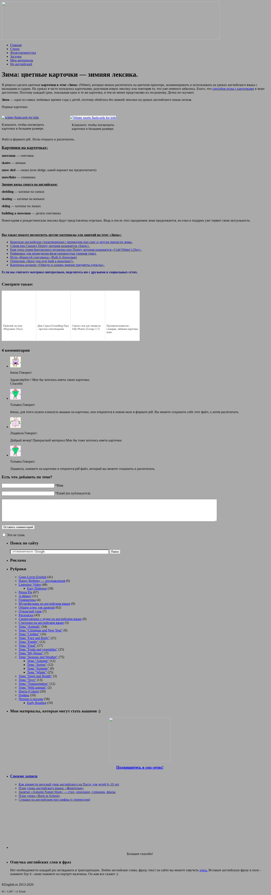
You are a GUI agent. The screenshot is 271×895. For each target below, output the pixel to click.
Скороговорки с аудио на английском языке (50, 619)
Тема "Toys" (27, 680)
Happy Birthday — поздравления (42, 581)
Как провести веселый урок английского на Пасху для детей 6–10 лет (69, 784)
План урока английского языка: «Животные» (51, 788)
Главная (16, 45)
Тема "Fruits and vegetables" (38, 649)
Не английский (21, 64)
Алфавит (25, 596)
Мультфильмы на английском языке (44, 603)
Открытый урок (30, 611)
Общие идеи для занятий (37, 607)
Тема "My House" (31, 653)
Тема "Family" (29, 642)
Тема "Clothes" (29, 634)
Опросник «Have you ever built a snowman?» (42, 261)
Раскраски (26, 615)
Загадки (16, 56)
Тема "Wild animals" (33, 687)
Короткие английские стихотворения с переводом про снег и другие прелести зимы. (71, 242)
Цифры (24, 695)
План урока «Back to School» (39, 796)
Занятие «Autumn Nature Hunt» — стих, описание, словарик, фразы (67, 792)
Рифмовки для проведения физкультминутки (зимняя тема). (53, 253)
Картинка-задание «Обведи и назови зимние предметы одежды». (57, 265)
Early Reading (36, 703)
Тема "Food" (27, 645)
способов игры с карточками (233, 88)
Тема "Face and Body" (34, 638)
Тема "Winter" (37, 672)
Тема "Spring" (37, 664)
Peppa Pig (25, 592)
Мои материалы (21, 60)
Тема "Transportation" (34, 683)
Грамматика (27, 600)
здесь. (203, 870)
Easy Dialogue (37, 588)
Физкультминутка (23, 52)
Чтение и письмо (31, 699)
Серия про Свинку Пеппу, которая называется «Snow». (50, 246)
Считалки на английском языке (41, 622)
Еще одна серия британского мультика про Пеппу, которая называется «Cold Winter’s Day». (76, 249)
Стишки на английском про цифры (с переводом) (54, 799)
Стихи (14, 49)
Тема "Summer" (38, 668)
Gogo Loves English (32, 577)
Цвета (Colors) (29, 691)
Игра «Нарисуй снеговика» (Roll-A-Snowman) (43, 257)
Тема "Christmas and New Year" (41, 630)
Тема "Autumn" (38, 661)
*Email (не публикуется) (72, 493)
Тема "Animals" (30, 626)
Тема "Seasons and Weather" (38, 657)
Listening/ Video (30, 584)
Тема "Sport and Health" (35, 676)
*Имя (59, 485)
